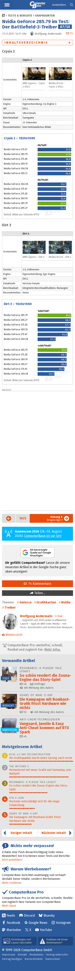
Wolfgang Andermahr (36, 616)
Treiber (10, 607)
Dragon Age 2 (55, 518)
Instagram (63, 923)
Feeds (11, 915)
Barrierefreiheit (34, 958)
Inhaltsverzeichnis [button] (26, 42)
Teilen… (39, 593)
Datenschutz (52, 958)
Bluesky (49, 915)
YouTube (46, 930)
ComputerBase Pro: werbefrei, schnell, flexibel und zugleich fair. (35, 647)
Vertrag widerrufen (57, 954)
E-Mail (59, 616)
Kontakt (22, 954)
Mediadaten (36, 954)
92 (25, 712)
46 (25, 684)
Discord (29, 915)
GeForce (25, 602)
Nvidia (66, 602)
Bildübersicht (13, 635)
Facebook (13, 923)
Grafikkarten (45, 15)
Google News (38, 923)
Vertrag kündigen (12, 958)
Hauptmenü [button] (7, 5)
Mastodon (14, 930)
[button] (71, 5)
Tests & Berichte (20, 15)
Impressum (8, 954)
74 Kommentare (39, 584)
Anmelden (59, 5)
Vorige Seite (7, 518)
